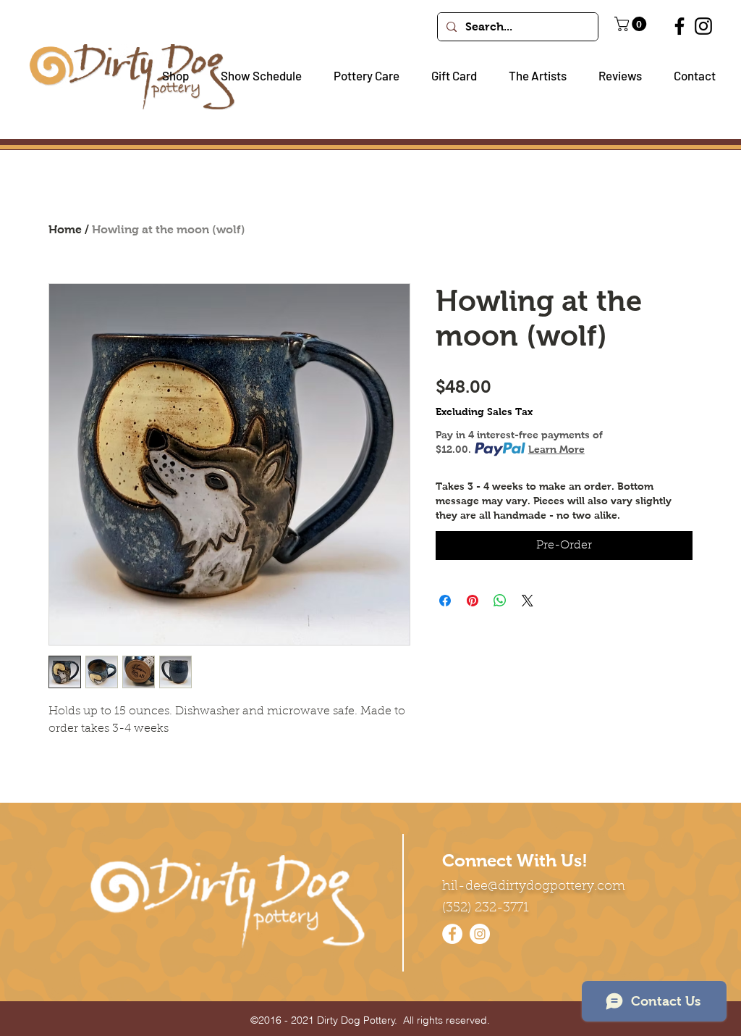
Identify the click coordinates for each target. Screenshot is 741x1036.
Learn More (556, 449)
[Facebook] (679, 26)
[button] (170, 75)
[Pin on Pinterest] (472, 600)
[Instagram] (703, 26)
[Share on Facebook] (445, 600)
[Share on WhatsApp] (500, 600)
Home (65, 229)
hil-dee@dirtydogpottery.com (533, 886)
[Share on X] (527, 600)
